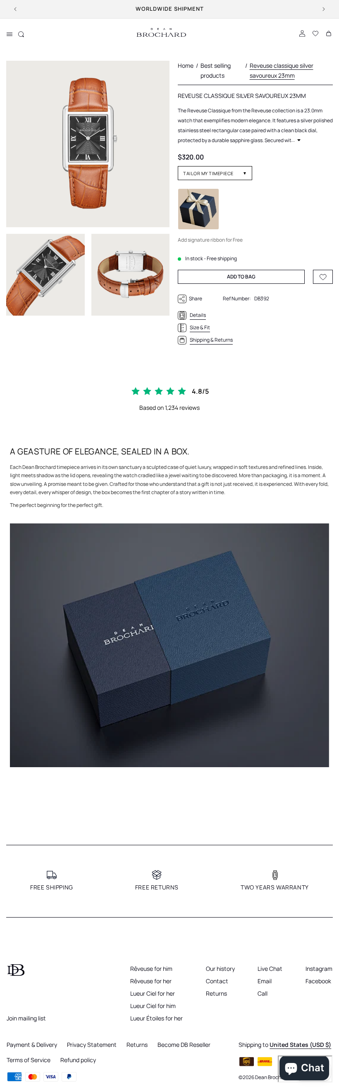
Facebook (318, 981)
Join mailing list (26, 1018)
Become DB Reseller (184, 1045)
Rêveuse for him (151, 968)
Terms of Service (28, 1060)
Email (265, 981)
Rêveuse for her (151, 981)
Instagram (319, 968)
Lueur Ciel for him (153, 1006)
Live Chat (270, 968)
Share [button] (195, 298)
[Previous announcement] (15, 9)
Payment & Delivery (32, 1045)
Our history (220, 968)
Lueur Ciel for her (152, 993)
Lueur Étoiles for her (156, 1018)
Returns (216, 993)
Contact (217, 981)
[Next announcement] (324, 9)
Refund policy (78, 1060)
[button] (9, 34)
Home (185, 65)
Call (262, 993)
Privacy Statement (92, 1045)
